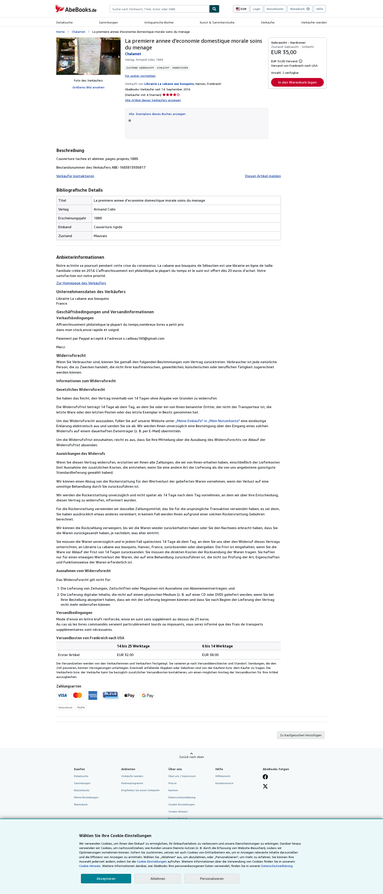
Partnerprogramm (132, 783)
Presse (172, 783)
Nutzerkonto (275, 9)
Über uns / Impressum (182, 776)
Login (256, 9)
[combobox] (159, 9)
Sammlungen (108, 22)
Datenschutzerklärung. (277, 866)
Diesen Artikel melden (263, 176)
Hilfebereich (222, 776)
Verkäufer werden (314, 22)
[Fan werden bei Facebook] (265, 777)
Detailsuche (64, 22)
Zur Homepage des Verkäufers (81, 283)
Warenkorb (81, 804)
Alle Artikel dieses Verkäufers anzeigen (153, 100)
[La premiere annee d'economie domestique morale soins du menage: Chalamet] (88, 56)
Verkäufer (268, 22)
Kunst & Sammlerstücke (217, 22)
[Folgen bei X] (265, 787)
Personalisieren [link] (212, 878)
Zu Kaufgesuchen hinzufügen (301, 735)
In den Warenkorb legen (297, 82)
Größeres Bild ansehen (88, 87)
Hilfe (320, 9)
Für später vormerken (140, 76)
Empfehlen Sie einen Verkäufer (140, 790)
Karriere (173, 790)
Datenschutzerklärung (181, 797)
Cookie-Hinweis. (90, 866)
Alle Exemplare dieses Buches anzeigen (157, 114)
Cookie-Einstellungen (152, 861)
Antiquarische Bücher (159, 22)
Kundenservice (224, 783)
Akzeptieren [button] (106, 878)
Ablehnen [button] (157, 878)
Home (60, 31)
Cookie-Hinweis (178, 811)
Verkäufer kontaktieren (75, 176)
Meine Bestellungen (86, 797)
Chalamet (78, 31)
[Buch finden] (214, 9)
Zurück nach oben (191, 757)
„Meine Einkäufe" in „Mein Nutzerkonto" (207, 421)
